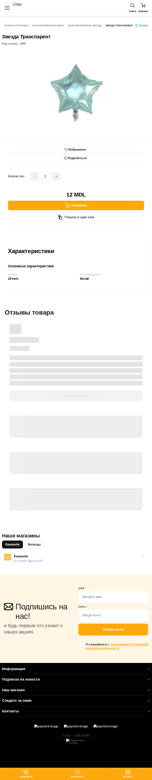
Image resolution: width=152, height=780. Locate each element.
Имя (82, 588)
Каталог (128, 777)
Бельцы (34, 544)
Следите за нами (16, 700)
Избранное (77, 777)
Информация (13, 669)
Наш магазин (13, 690)
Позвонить (26, 774)
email (83, 606)
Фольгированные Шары (48, 26)
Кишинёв (12, 544)
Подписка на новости (21, 679)
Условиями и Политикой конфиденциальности (117, 646)
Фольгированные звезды (85, 26)
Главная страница (16, 26)
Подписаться (113, 629)
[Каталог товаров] (7, 8)
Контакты (10, 711)
